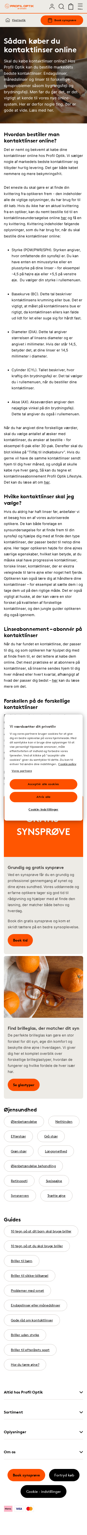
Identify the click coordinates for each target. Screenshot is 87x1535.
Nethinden (63, 1121)
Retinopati (19, 1181)
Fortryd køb (64, 1475)
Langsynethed (56, 1151)
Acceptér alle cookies (43, 784)
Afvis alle (43, 797)
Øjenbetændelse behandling (33, 1166)
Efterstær (18, 1136)
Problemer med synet (27, 1290)
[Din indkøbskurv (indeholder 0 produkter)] (70, 6)
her (64, 218)
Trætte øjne (56, 1195)
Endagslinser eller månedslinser (35, 1305)
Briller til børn (21, 1261)
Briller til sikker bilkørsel (29, 1275)
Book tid (20, 940)
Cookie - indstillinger (43, 1491)
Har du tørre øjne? (25, 1364)
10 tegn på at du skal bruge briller (37, 1246)
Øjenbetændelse (24, 1121)
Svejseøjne (54, 1181)
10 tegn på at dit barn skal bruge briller (41, 1231)
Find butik (19, 20)
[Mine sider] (52, 6)
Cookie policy (67, 764)
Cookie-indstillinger (43, 809)
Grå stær (51, 1136)
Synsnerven (20, 1195)
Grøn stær (19, 1151)
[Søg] (61, 6)
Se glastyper (23, 1085)
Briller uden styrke (25, 1335)
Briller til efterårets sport (30, 1350)
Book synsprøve (65, 20)
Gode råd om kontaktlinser (32, 1320)
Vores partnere (22, 771)
